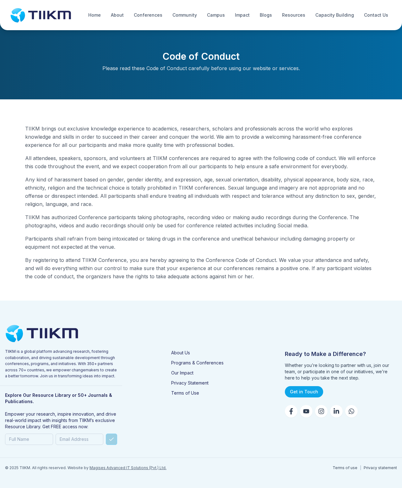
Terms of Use (185, 393)
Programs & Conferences (197, 362)
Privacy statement (380, 467)
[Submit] (111, 439)
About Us (180, 352)
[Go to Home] (41, 15)
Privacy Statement (190, 382)
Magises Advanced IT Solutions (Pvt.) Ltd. (128, 467)
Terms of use (345, 467)
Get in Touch (304, 391)
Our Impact (182, 372)
